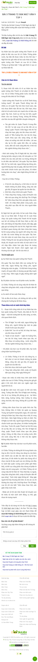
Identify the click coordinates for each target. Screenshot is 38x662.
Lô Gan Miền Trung (7, 622)
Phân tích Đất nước (25, 592)
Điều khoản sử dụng (22, 650)
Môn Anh (4, 584)
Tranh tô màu (5, 595)
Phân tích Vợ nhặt (25, 609)
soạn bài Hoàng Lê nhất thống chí (18, 41)
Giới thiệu (12, 650)
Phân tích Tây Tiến (7, 592)
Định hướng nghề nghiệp (27, 598)
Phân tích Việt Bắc (25, 582)
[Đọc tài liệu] (17, 653)
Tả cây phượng (6, 598)
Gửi (32, 546)
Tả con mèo (23, 587)
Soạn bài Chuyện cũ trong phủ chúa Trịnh (15, 562)
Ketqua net (4, 620)
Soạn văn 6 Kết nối (7, 614)
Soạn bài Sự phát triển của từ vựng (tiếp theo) (17, 570)
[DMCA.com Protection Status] (15, 645)
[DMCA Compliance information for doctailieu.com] (26, 645)
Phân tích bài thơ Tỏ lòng (27, 590)
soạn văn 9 (9, 516)
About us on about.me (8, 600)
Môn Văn (4, 582)
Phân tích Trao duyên (26, 621)
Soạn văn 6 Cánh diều (8, 609)
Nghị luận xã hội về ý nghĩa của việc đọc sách (17, 559)
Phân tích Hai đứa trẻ (26, 595)
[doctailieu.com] (19, 633)
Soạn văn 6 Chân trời (7, 611)
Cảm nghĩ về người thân (27, 619)
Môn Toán (4, 587)
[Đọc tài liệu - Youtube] (20, 653)
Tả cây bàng (23, 616)
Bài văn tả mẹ (24, 584)
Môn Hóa (4, 590)
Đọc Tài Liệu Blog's (7, 617)
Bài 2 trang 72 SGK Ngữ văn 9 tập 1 (13, 556)
